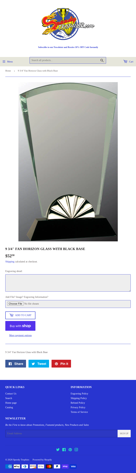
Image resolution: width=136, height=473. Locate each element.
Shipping (9, 261)
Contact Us (10, 393)
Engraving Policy (79, 393)
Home (8, 70)
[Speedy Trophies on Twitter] (58, 450)
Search (8, 398)
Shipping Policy (79, 398)
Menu (10, 61)
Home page (11, 403)
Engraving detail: (14, 271)
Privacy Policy (78, 407)
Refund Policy (78, 403)
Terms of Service (79, 412)
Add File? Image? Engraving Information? (26, 297)
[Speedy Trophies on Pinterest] (70, 450)
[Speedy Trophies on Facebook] (64, 450)
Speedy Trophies (21, 459)
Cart (130, 61)
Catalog (9, 407)
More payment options (20, 335)
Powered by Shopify (42, 459)
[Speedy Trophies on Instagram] (76, 450)
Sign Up (124, 433)
